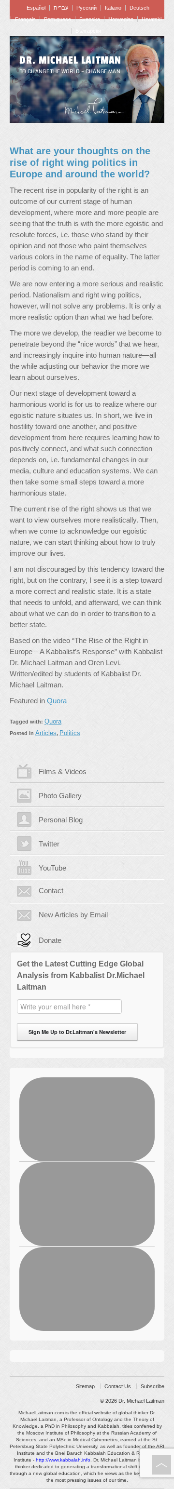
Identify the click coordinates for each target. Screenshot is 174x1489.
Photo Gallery (60, 795)
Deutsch (139, 8)
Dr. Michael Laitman (70, 60)
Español (36, 8)
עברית (61, 8)
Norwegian (120, 19)
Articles (46, 733)
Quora (57, 701)
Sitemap (85, 1386)
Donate (50, 940)
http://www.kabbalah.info (63, 1459)
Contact (51, 890)
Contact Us (117, 1386)
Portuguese (57, 19)
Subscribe (152, 1386)
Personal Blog (61, 820)
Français (25, 19)
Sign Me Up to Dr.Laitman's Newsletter (77, 1031)
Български (88, 31)
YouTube (52, 868)
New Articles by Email (73, 915)
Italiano (113, 8)
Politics (69, 733)
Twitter (49, 844)
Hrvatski (151, 19)
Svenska (89, 19)
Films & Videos (63, 771)
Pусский (86, 8)
